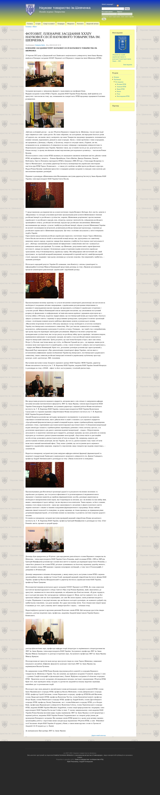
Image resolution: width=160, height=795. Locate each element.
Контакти (80, 24)
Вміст (35, 26)
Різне (118, 94)
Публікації (117, 79)
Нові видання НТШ (123, 96)
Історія (38, 24)
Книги (119, 91)
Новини (116, 77)
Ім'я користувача (107, 11)
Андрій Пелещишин (86, 761)
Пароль (120, 11)
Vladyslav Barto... (40, 45)
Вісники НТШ (121, 84)
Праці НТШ (121, 89)
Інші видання (127, 65)
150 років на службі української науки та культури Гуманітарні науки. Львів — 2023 (121, 58)
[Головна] (30, 9)
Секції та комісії (49, 24)
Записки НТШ (121, 87)
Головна (30, 24)
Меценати (70, 24)
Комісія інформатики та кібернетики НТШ (89, 759)
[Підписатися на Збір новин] (118, 5)
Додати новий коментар (99, 735)
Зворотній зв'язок (92, 24)
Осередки (61, 24)
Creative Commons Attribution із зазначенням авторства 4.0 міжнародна (77, 755)
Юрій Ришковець (73, 761)
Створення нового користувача (111, 16)
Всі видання (119, 82)
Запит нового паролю (127, 16)
